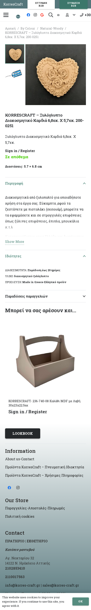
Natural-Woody (51, 28)
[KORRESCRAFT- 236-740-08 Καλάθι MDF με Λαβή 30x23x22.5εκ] (45, 319)
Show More (14, 241)
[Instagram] (35, 14)
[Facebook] (28, 14)
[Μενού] (6, 15)
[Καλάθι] (58, 15)
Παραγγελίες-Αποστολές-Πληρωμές (35, 508)
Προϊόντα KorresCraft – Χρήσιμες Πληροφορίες (44, 475)
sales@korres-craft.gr (61, 585)
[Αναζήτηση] (51, 15)
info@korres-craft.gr (22, 585)
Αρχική (10, 28)
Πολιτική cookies (19, 516)
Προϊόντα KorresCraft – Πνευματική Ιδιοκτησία (44, 467)
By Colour (28, 28)
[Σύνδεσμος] (18, 16)
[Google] (42, 14)
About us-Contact (19, 459)
